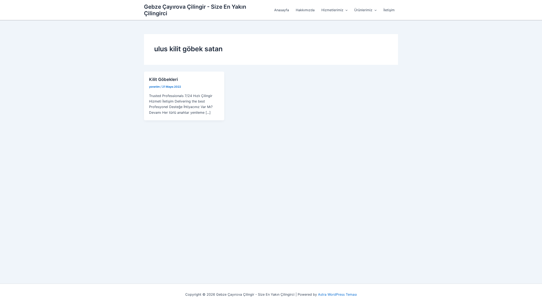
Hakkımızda (305, 10)
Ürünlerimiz (363, 10)
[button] (345, 10)
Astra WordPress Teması (337, 294)
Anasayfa (281, 10)
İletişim (389, 10)
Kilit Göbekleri (163, 79)
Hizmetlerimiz (332, 10)
